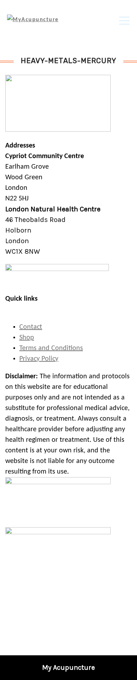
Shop (26, 337)
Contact (30, 327)
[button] (130, 673)
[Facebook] (63, 628)
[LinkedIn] (74, 628)
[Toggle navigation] (124, 19)
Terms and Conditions (51, 348)
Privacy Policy (38, 358)
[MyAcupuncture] (33, 19)
